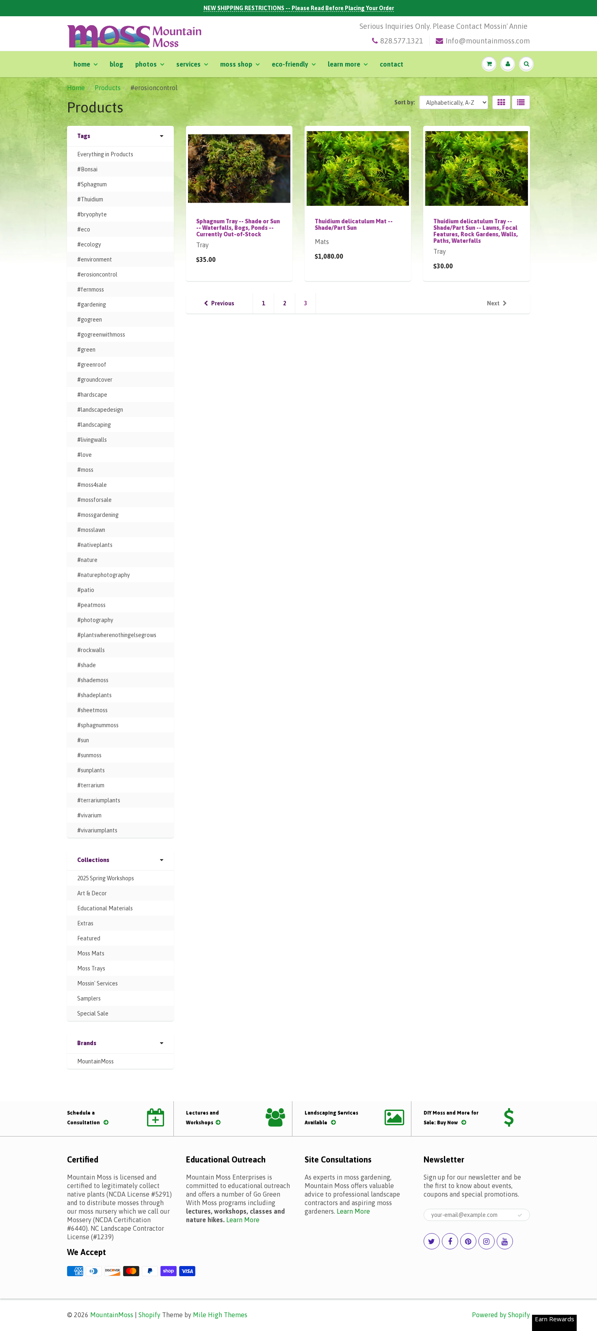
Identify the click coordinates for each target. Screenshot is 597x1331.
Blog (116, 64)
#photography (95, 620)
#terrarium (90, 785)
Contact (391, 64)
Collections (93, 860)
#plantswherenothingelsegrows (116, 635)
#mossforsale (94, 500)
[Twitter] (432, 1241)
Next (493, 303)
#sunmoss (89, 755)
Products (108, 87)
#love (84, 455)
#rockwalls (91, 650)
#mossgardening (98, 515)
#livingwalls (92, 439)
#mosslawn (91, 530)
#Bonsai (87, 169)
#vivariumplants (97, 830)
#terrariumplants (98, 800)
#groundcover (94, 379)
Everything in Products (105, 154)
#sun (83, 740)
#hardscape (92, 394)
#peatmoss (91, 605)
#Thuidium (90, 199)
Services (188, 64)
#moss (85, 470)
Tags (83, 136)
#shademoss (92, 680)
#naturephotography (103, 575)
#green (86, 349)
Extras (85, 923)
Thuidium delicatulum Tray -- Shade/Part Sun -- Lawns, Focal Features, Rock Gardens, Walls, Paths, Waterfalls (475, 231)
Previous (222, 303)
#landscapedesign (100, 409)
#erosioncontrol (97, 274)
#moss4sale (92, 485)
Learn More (344, 64)
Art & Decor (92, 893)
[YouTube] (505, 1241)
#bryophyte (92, 214)
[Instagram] (486, 1241)
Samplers (89, 998)
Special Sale (92, 1013)
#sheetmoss (92, 710)
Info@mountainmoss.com (488, 41)
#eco (83, 229)
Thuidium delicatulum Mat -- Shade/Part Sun (354, 224)
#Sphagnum (92, 184)
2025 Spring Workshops (105, 878)
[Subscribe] (520, 1215)
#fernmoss (90, 289)
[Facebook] (450, 1241)
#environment (94, 259)
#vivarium (89, 815)
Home (82, 64)
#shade (86, 665)
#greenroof (91, 364)
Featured (88, 938)
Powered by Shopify (501, 1314)
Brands (86, 1043)
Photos (146, 64)
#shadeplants (94, 695)
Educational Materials (105, 908)
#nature (87, 560)
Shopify (149, 1314)
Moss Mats (90, 953)
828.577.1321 (401, 41)
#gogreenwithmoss (101, 334)
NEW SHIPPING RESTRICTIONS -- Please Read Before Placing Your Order (298, 8)
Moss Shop (236, 64)
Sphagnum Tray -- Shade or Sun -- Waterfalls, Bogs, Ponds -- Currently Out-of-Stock (238, 228)
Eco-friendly (290, 64)
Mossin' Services (97, 983)
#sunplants (91, 770)
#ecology (89, 244)
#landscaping (94, 424)
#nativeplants (94, 545)
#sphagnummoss (98, 725)
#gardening (91, 304)
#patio (85, 590)
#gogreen (89, 319)
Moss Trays (91, 968)
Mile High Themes (220, 1314)
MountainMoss (95, 1061)
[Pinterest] (468, 1241)
